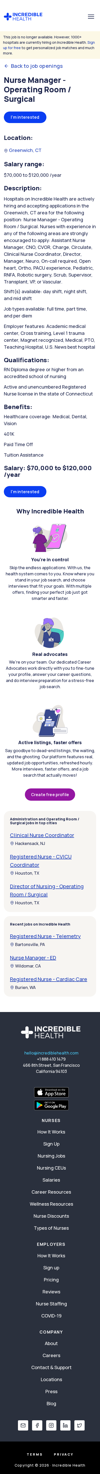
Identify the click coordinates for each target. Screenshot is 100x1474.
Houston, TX (27, 873)
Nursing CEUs (51, 1168)
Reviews (51, 1292)
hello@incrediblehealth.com (51, 1053)
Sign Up (51, 1144)
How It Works (51, 1132)
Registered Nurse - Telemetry (45, 936)
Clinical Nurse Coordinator (42, 835)
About (51, 1343)
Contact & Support (51, 1367)
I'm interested (25, 117)
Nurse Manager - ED (33, 957)
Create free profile (50, 794)
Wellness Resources (51, 1204)
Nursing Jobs (51, 1156)
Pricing (51, 1280)
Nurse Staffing (51, 1304)
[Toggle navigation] (91, 17)
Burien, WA (25, 987)
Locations (51, 1379)
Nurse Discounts (51, 1216)
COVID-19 (51, 1316)
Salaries (51, 1180)
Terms (35, 1454)
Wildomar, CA (28, 966)
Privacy (64, 1454)
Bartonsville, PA (30, 944)
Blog (51, 1403)
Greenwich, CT (25, 150)
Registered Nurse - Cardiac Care (48, 979)
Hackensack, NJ (30, 843)
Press (51, 1391)
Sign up (51, 1267)
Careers (51, 1355)
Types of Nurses (51, 1228)
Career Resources (51, 1192)
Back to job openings (37, 66)
